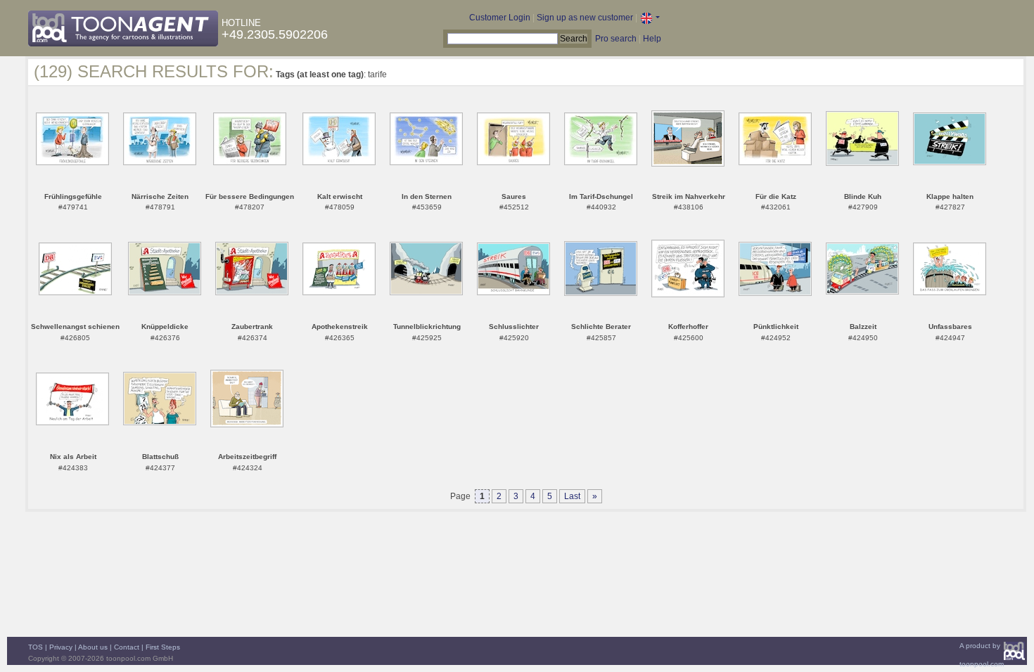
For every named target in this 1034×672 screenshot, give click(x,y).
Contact (126, 647)
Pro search (616, 39)
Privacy (60, 647)
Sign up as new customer (585, 17)
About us (93, 647)
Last (572, 496)
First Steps (163, 647)
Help (652, 39)
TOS (35, 647)
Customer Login (499, 17)
